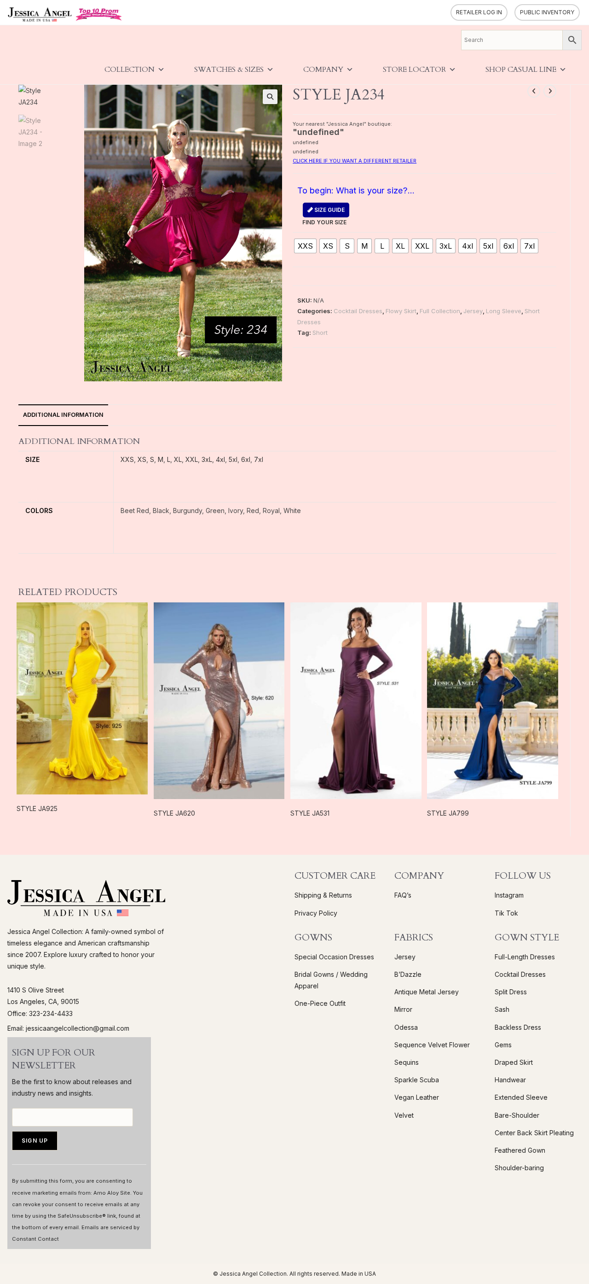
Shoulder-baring (519, 1168)
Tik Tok (506, 913)
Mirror (403, 1009)
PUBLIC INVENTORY (547, 12)
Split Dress (511, 992)
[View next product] (549, 91)
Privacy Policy (315, 913)
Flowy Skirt (401, 311)
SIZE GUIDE (329, 209)
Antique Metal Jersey (426, 992)
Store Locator (414, 69)
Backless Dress (518, 1027)
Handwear (510, 1080)
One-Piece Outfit (320, 1003)
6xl (245, 459)
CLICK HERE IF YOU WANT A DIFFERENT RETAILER (354, 161)
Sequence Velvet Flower (432, 1045)
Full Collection (440, 311)
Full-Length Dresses (525, 957)
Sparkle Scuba (416, 1080)
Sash (502, 1009)
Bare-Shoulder (517, 1115)
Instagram (509, 895)
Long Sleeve (503, 311)
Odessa (406, 1027)
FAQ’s (402, 895)
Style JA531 (309, 813)
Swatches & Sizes (229, 69)
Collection (129, 69)
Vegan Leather (416, 1097)
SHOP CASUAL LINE (520, 69)
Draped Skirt (514, 1062)
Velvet (404, 1115)
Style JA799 (448, 813)
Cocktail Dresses (358, 311)
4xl (220, 459)
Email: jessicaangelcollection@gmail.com (68, 1028)
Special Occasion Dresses (334, 957)
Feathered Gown (520, 1150)
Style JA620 (174, 813)
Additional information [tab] (63, 414)
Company (323, 69)
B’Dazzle (408, 974)
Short (320, 332)
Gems (503, 1045)
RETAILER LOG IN (479, 12)
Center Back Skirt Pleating (534, 1133)
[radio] (305, 246)
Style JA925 (37, 808)
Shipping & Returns (323, 895)
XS (142, 459)
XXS (127, 459)
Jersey (473, 311)
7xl (258, 459)
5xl (233, 459)
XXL (191, 459)
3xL (207, 459)
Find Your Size (324, 216)
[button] (270, 96)
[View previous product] (533, 91)
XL (178, 459)
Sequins (406, 1062)
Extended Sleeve (521, 1097)
